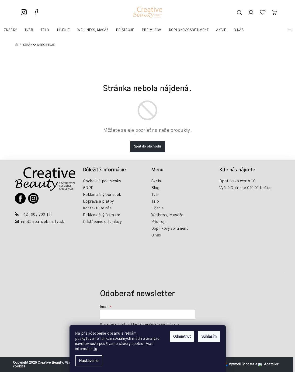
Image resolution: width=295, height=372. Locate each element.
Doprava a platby (98, 201)
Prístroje (159, 222)
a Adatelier (266, 364)
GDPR (88, 188)
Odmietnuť (182, 336)
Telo (155, 201)
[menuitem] (10, 30)
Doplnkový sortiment (169, 228)
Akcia (156, 181)
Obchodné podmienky (102, 181)
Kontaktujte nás (97, 208)
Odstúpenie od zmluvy (102, 222)
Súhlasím (209, 336)
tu (95, 349)
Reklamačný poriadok (102, 195)
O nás (156, 235)
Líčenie (157, 208)
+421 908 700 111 (37, 214)
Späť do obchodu (147, 146)
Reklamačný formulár (101, 215)
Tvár (155, 195)
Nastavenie (88, 361)
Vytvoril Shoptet (241, 364)
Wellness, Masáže (167, 215)
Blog (155, 188)
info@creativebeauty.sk (42, 222)
